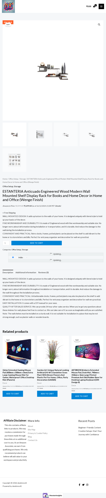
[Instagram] (87, 485)
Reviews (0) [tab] (43, 272)
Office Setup (13, 179)
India (20, 257)
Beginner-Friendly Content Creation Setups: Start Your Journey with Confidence (90, 431)
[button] (99, 24)
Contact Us (32, 440)
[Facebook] (79, 485)
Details (57, 206)
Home (5, 179)
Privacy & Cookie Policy (37, 433)
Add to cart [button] (12, 394)
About (30, 426)
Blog (30, 437)
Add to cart (36, 243)
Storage (23, 179)
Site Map (31, 430)
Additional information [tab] (26, 272)
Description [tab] (8, 272)
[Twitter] (83, 485)
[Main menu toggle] (101, 6)
